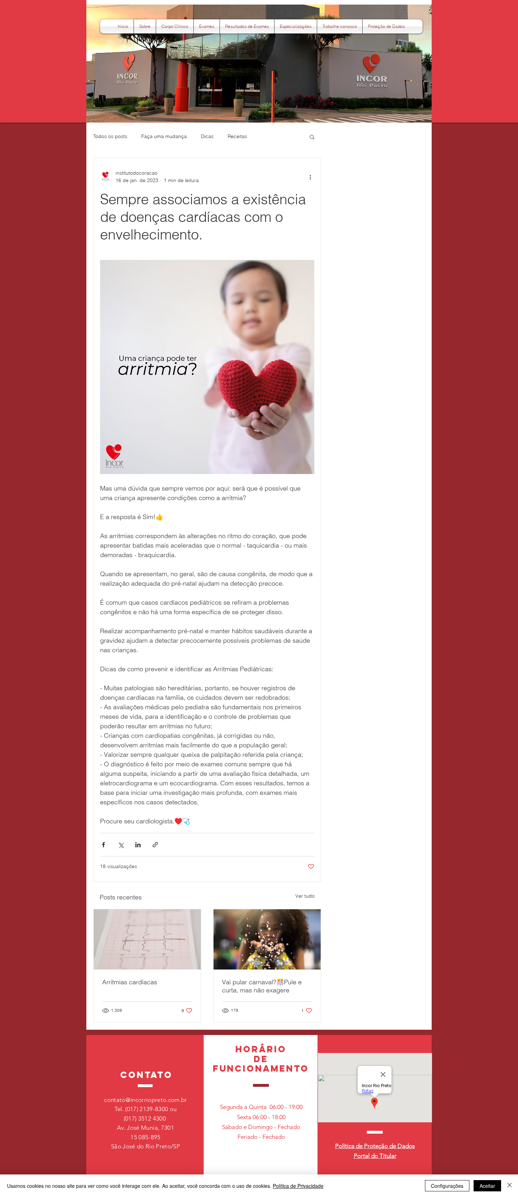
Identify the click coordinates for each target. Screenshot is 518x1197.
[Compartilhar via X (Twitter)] (120, 844)
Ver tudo (305, 896)
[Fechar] (509, 1185)
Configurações (447, 1185)
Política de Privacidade (298, 1185)
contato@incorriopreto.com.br (145, 1099)
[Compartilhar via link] (155, 844)
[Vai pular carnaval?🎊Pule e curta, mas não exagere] (267, 939)
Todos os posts (110, 136)
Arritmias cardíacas (129, 982)
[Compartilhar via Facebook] (103, 844)
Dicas (207, 136)
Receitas (237, 136)
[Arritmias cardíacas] (147, 939)
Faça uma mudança (164, 136)
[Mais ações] (310, 177)
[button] (386, 26)
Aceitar (487, 1185)
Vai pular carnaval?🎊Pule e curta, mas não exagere (262, 986)
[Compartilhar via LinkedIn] (138, 844)
